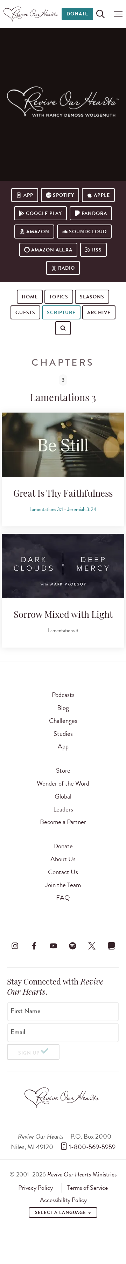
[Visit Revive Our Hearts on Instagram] (14, 945)
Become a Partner (63, 822)
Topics (58, 297)
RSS (97, 250)
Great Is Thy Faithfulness (63, 494)
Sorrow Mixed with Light (63, 615)
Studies (63, 733)
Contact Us (63, 872)
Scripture (61, 312)
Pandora (94, 213)
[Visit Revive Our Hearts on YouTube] (53, 945)
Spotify (63, 195)
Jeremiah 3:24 (82, 509)
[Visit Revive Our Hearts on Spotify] (72, 945)
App (28, 195)
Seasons (92, 297)
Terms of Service (87, 1187)
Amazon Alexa (51, 250)
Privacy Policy (35, 1187)
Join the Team (63, 885)
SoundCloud (88, 231)
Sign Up (29, 1053)
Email (17, 1032)
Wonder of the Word (63, 783)
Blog (63, 708)
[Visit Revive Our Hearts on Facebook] (34, 945)
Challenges (63, 721)
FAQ (63, 897)
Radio (66, 268)
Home (30, 297)
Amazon (37, 231)
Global (63, 796)
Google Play (44, 213)
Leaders (63, 809)
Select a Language (61, 1212)
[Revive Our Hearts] (32, 14)
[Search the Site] (100, 14)
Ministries (82, 1174)
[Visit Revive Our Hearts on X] (92, 945)
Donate (77, 14)
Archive (99, 312)
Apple (102, 195)
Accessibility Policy (63, 1199)
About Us (63, 859)
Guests (25, 312)
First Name (25, 1011)
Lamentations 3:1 (46, 509)
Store (63, 770)
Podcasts (63, 695)
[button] (116, 14)
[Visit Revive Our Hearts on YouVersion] (111, 945)
